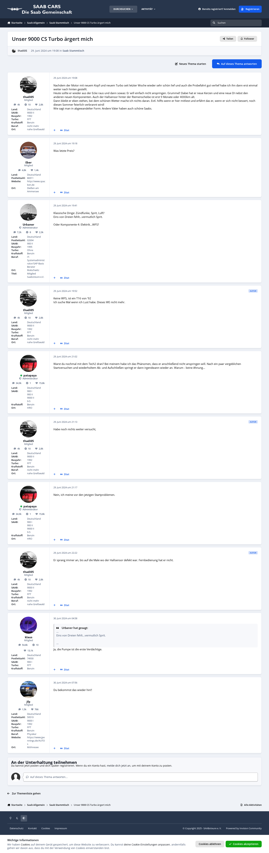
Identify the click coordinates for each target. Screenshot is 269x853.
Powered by (244, 828)
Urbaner (28, 224)
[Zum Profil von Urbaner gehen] (28, 212)
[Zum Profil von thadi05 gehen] (14, 51)
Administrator (30, 227)
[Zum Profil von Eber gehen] (28, 150)
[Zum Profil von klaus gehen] (28, 625)
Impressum (61, 828)
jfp (28, 701)
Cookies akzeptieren (245, 844)
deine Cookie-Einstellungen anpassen (147, 844)
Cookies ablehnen (210, 844)
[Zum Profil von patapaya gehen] (28, 363)
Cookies (45, 828)
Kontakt (32, 828)
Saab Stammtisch (73, 50)
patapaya (30, 375)
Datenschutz (16, 828)
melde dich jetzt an (118, 765)
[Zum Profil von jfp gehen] (28, 689)
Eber (28, 162)
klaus (28, 637)
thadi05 (22, 50)
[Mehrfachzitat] (54, 130)
